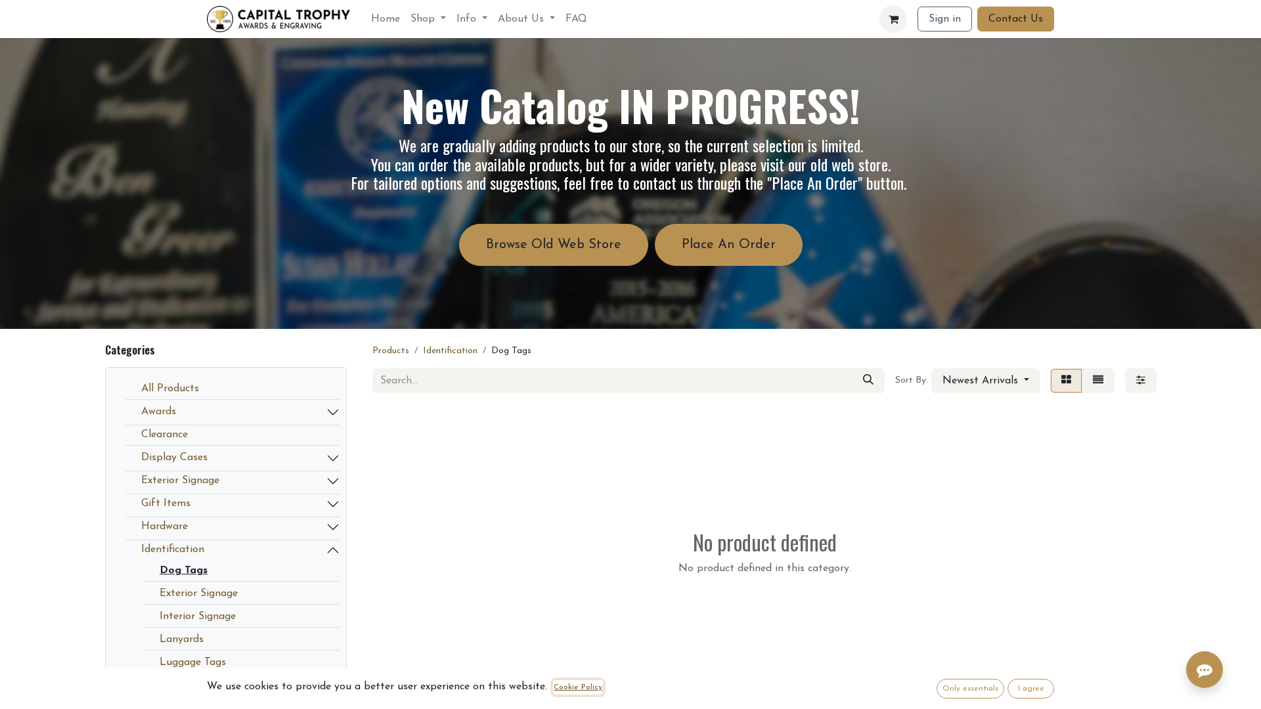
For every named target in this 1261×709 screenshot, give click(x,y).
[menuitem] (385, 19)
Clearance (164, 434)
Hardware (164, 526)
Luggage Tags (193, 662)
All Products (170, 388)
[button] (985, 380)
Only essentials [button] (970, 689)
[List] (1098, 380)
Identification (172, 549)
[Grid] (1066, 380)
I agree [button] (1031, 689)
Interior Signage (198, 616)
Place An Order (729, 244)
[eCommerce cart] (893, 19)
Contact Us (1015, 19)
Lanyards (182, 639)
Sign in (945, 19)
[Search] (868, 380)
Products (390, 351)
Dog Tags (184, 570)
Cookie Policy (578, 687)
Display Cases (174, 457)
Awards (158, 411)
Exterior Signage (180, 480)
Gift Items (165, 503)
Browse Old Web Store (553, 244)
